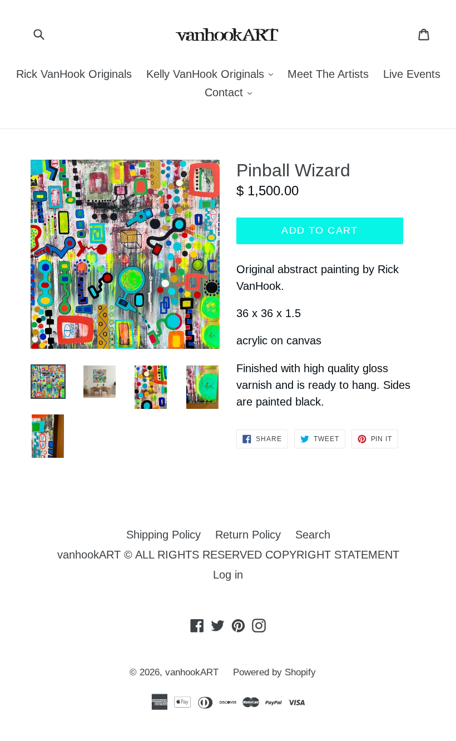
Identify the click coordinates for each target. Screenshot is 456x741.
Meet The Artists (328, 74)
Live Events (411, 74)
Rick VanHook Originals (74, 74)
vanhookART (192, 672)
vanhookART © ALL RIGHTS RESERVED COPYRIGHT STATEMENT (228, 555)
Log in (228, 575)
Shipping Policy (163, 534)
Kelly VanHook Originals (212, 73)
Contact (231, 92)
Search (312, 534)
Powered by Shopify (274, 672)
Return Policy (248, 534)
